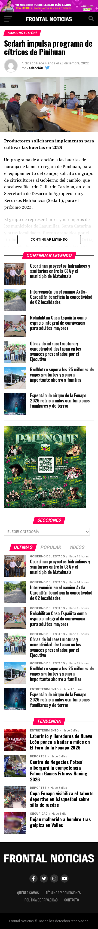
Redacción (34, 68)
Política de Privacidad (41, 900)
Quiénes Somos (28, 892)
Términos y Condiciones (63, 892)
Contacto (71, 900)
